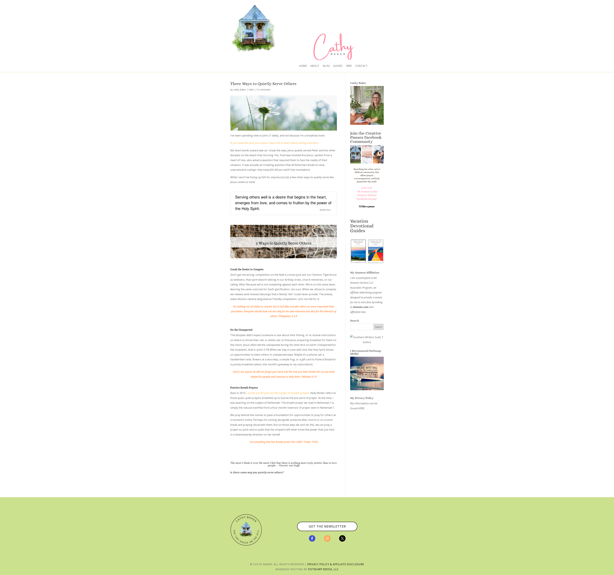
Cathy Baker (239, 89)
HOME (303, 66)
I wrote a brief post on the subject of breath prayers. (278, 393)
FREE (349, 66)
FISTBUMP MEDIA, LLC (323, 569)
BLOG (326, 66)
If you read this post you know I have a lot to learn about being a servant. (274, 143)
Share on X (325, 210)
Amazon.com (360, 307)
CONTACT (361, 66)
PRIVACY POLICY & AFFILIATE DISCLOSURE (335, 564)
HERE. (361, 408)
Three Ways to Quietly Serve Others (263, 83)
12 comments (263, 89)
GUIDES (337, 66)
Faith (251, 89)
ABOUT (314, 66)
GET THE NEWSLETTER (327, 526)
